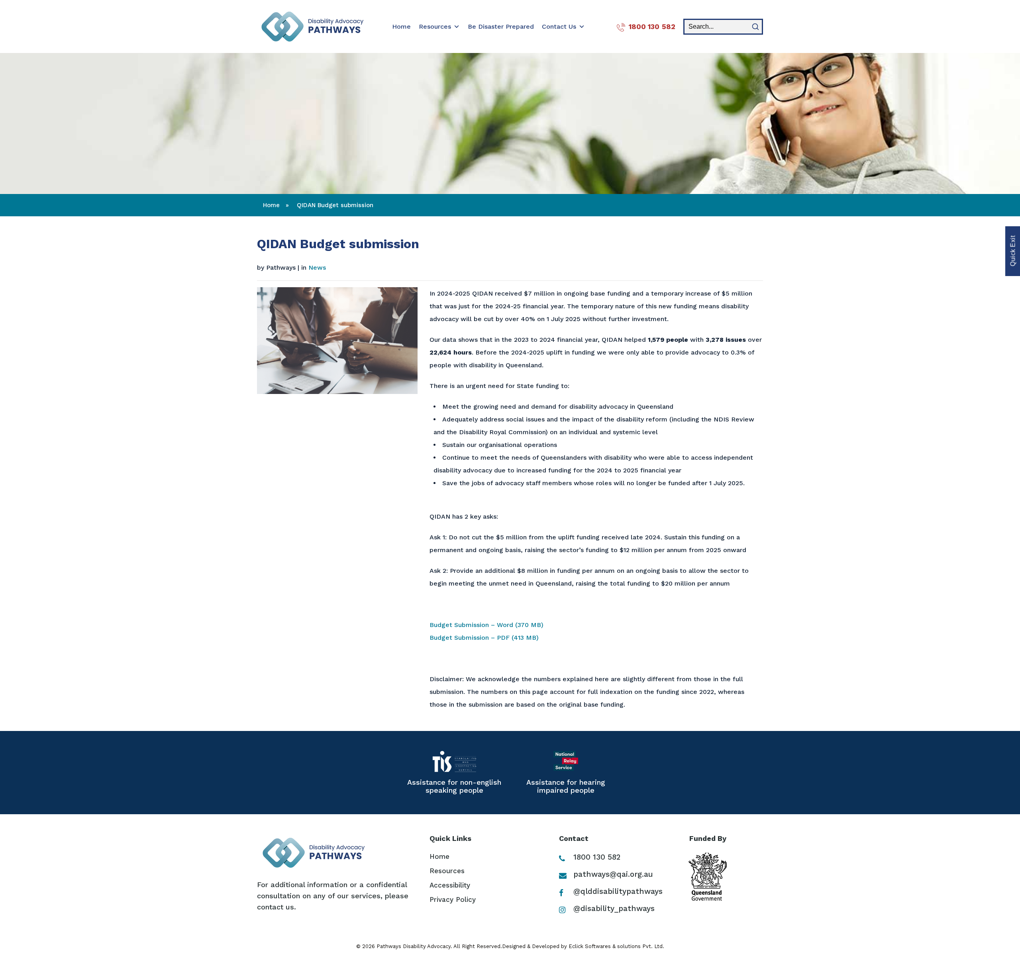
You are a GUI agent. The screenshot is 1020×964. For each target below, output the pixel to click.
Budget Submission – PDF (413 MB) (484, 637)
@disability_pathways (613, 908)
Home (401, 26)
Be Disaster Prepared (501, 26)
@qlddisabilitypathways (617, 891)
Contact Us (559, 26)
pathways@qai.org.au (612, 874)
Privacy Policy (453, 899)
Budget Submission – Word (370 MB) (486, 625)
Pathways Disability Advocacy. (414, 946)
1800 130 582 (652, 26)
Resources (435, 26)
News (317, 267)
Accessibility (450, 885)
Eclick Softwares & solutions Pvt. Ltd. (616, 946)
